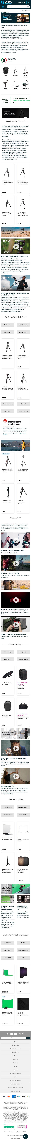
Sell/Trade (21, 2)
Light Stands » (23, 814)
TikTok (23, 1033)
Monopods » (7, 332)
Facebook (12, 1033)
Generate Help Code (15, 1080)
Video (24, 317)
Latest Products (15, 1091)
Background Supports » (8, 943)
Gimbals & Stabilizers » (23, 404)
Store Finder (15, 1052)
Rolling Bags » (23, 652)
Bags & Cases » (23, 659)
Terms (17, 1132)
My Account (15, 1056)
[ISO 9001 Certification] (22, 1126)
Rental (15, 1070)
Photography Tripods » (7, 325)
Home (23, 10)
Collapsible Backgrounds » (8, 958)
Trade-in (15, 1063)
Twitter (8, 1033)
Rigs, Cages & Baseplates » (8, 412)
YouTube (15, 1033)
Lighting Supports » (7, 814)
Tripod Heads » (23, 332)
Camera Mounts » (8, 404)
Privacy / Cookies (15, 1073)
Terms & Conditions (15, 1084)
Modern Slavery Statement (15, 1087)
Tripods (16, 317)
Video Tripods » (23, 324)
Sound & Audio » (23, 411)
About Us (15, 1059)
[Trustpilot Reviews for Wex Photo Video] (9, 1126)
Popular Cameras (15, 1049)
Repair (15, 1066)
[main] (15, 517)
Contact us (15, 1045)
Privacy (13, 1132)
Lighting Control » (23, 807)
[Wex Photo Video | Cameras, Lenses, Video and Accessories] (6, 2)
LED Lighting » (8, 807)
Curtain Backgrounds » (23, 943)
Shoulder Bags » (7, 652)
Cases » (23, 957)
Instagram (19, 1033)
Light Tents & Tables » (7, 951)
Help (15, 1077)
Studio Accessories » (23, 951)
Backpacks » (7, 659)
